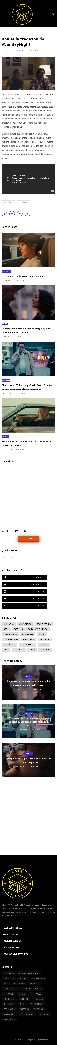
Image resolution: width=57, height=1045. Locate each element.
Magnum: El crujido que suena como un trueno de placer (29, 760)
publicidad (8, 202)
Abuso (4, 324)
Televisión (24, 202)
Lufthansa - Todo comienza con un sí (22, 276)
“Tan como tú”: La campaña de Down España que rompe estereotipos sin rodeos (27, 387)
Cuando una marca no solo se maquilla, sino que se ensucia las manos (26, 330)
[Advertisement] (28, 813)
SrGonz (5, 51)
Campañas (6, 380)
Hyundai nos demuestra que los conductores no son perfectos (27, 443)
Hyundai (5, 437)
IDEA (28, 538)
